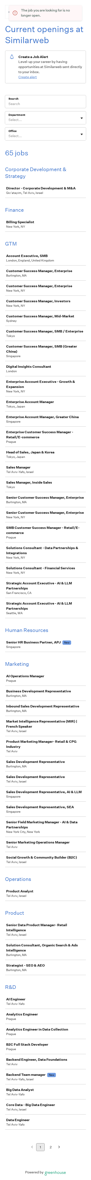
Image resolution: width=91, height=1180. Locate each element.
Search (13, 99)
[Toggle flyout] (81, 118)
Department (16, 115)
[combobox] (8, 120)
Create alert (27, 77)
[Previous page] (32, 1147)
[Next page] (59, 1147)
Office (12, 131)
